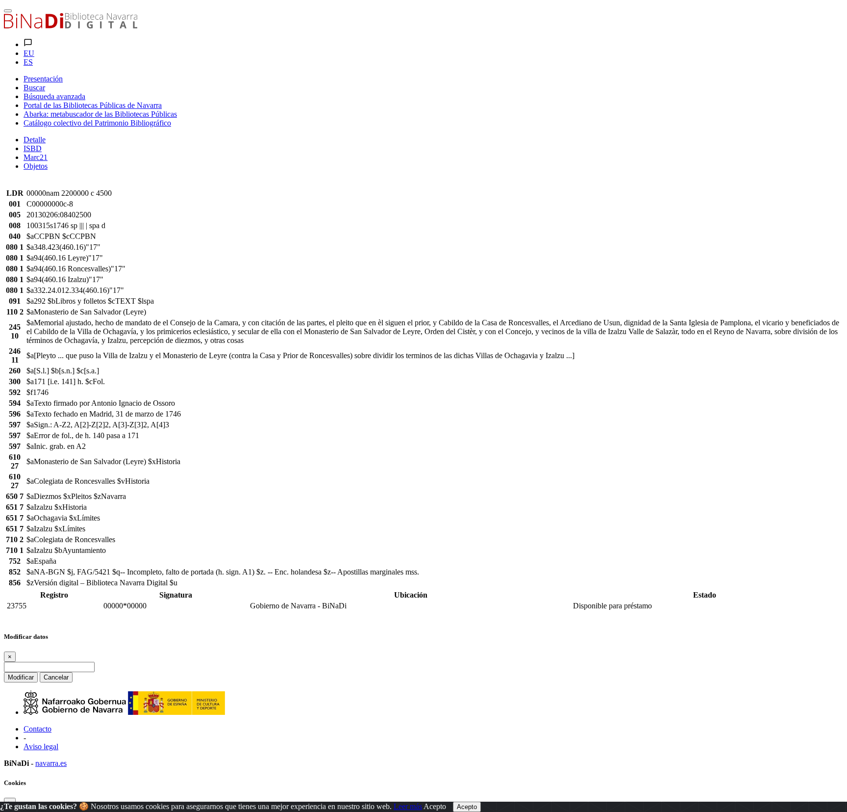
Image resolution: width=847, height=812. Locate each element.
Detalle (35, 139)
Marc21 (36, 157)
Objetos (36, 166)
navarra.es (51, 763)
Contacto (37, 729)
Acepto (435, 806)
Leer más (408, 806)
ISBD (33, 148)
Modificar (21, 677)
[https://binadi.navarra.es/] (70, 26)
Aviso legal (41, 746)
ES (28, 62)
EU (29, 53)
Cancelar (56, 677)
